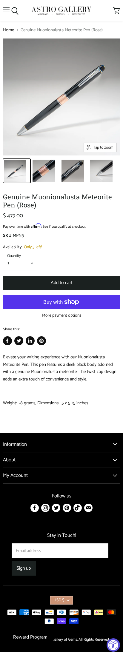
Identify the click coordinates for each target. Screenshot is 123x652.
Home (8, 30)
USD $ (58, 600)
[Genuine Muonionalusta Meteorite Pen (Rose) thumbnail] (16, 171)
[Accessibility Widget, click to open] (113, 645)
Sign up (24, 568)
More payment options (61, 315)
